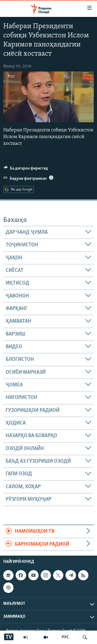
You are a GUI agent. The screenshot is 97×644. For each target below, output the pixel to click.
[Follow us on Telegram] (70, 575)
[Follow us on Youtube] (33, 575)
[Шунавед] (26, 637)
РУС (65, 637)
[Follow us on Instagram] (46, 575)
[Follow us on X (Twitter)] (58, 575)
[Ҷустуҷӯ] (85, 637)
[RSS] (83, 575)
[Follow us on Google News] (8, 575)
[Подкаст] (8, 587)
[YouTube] (46, 637)
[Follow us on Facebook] (21, 575)
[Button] (26, 169)
